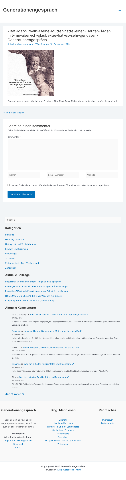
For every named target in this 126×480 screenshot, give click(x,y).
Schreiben (10, 258)
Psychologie (11, 253)
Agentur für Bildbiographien (18, 440)
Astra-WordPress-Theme (69, 469)
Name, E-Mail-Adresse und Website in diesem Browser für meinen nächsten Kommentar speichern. (60, 185)
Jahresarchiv (14, 394)
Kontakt (18, 447)
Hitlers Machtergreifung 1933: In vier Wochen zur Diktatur (33, 296)
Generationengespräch (30, 10)
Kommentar (14, 137)
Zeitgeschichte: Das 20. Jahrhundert (23, 263)
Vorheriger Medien (13, 112)
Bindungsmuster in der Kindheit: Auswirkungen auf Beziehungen (36, 286)
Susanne (16, 331)
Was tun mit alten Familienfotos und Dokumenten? (49, 364)
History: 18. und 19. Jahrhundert (21, 244)
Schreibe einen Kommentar (21, 44)
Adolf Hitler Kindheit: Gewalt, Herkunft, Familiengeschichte (59, 314)
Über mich (18, 444)
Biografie (9, 234)
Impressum (107, 420)
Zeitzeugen (10, 268)
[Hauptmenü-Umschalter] (120, 11)
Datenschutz (107, 423)
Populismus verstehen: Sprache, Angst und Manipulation (33, 281)
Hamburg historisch (14, 239)
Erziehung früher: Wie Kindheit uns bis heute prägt (30, 300)
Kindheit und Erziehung (16, 249)
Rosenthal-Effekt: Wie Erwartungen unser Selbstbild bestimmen (36, 291)
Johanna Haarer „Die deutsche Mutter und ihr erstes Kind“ (52, 331)
